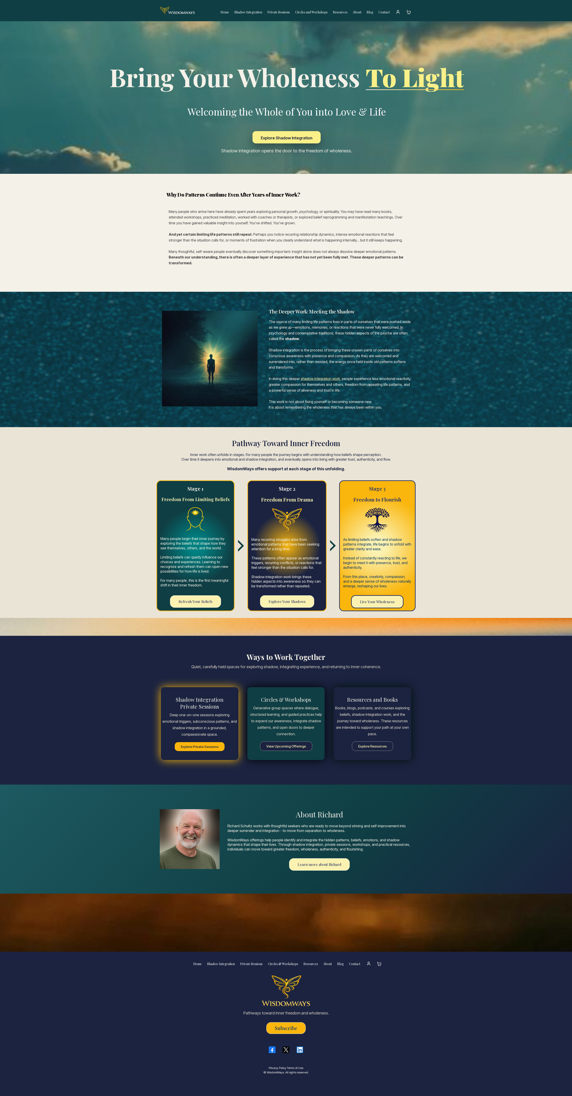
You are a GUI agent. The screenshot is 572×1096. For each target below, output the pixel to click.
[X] (286, 1050)
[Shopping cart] (408, 12)
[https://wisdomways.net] (186, 11)
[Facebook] (272, 1050)
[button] (398, 12)
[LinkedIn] (300, 1050)
